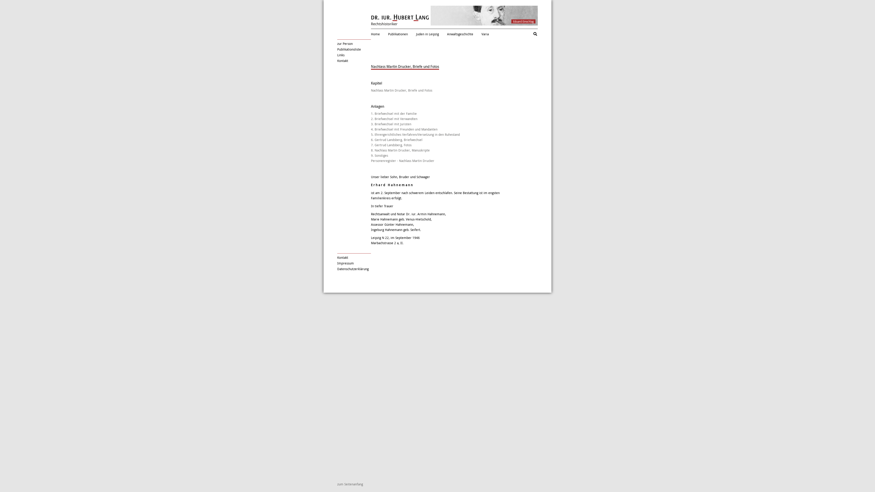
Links (341, 55)
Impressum (345, 263)
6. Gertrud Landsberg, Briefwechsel (396, 140)
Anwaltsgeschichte (460, 34)
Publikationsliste (349, 49)
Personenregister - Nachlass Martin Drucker (402, 161)
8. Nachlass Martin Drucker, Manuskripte (400, 150)
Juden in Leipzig (427, 34)
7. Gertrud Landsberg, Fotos (391, 145)
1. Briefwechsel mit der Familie (394, 113)
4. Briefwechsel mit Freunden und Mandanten (404, 129)
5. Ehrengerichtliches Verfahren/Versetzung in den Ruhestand (415, 134)
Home (375, 34)
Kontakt (342, 61)
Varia (485, 34)
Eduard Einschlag (523, 21)
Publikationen (398, 34)
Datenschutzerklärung (353, 269)
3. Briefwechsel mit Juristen (391, 124)
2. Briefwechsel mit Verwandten (394, 119)
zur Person (345, 43)
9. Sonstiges (379, 155)
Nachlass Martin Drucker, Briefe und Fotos (401, 90)
